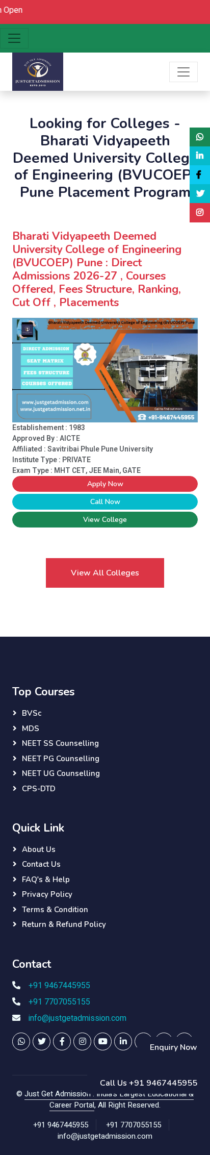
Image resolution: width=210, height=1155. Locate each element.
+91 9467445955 (59, 986)
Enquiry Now (173, 1047)
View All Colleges (105, 573)
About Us (39, 849)
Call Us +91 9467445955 (148, 1083)
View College (105, 519)
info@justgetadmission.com (77, 1018)
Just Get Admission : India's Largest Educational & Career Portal (109, 1099)
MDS (30, 728)
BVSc (31, 713)
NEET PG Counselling (60, 759)
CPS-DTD (39, 789)
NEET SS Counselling (60, 743)
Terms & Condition (55, 910)
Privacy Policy (47, 894)
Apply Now (105, 484)
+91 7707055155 (59, 1002)
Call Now (105, 502)
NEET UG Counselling (61, 773)
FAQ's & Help (46, 879)
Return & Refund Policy (64, 924)
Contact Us (41, 864)
